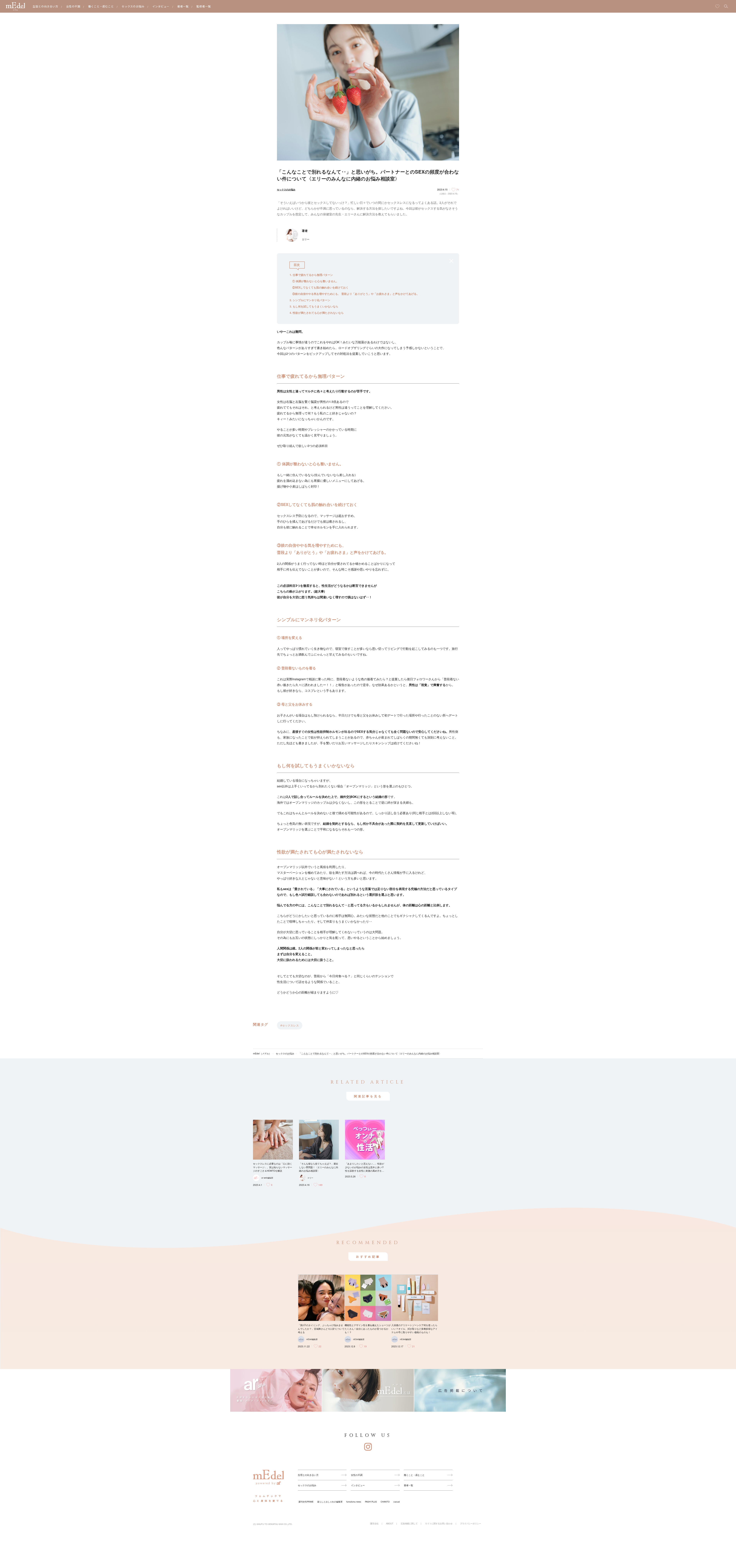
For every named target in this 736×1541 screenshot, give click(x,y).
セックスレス (290, 1025)
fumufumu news (353, 1501)
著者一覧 (183, 6)
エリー (310, 1177)
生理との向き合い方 (45, 6)
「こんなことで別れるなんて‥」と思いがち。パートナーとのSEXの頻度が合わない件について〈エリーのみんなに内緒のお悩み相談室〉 (370, 1053)
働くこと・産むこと (101, 6)
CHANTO (385, 1501)
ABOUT (389, 1523)
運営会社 (374, 1523)
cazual (396, 1501)
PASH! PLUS (371, 1501)
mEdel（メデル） (262, 1053)
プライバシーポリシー (470, 1523)
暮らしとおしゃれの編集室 (330, 1501)
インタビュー (160, 6)
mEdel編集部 (312, 1339)
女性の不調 (73, 6)
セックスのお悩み (133, 6)
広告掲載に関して (409, 1523)
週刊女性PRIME (305, 1501)
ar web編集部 (267, 1177)
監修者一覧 (203, 6)
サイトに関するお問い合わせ (439, 1523)
